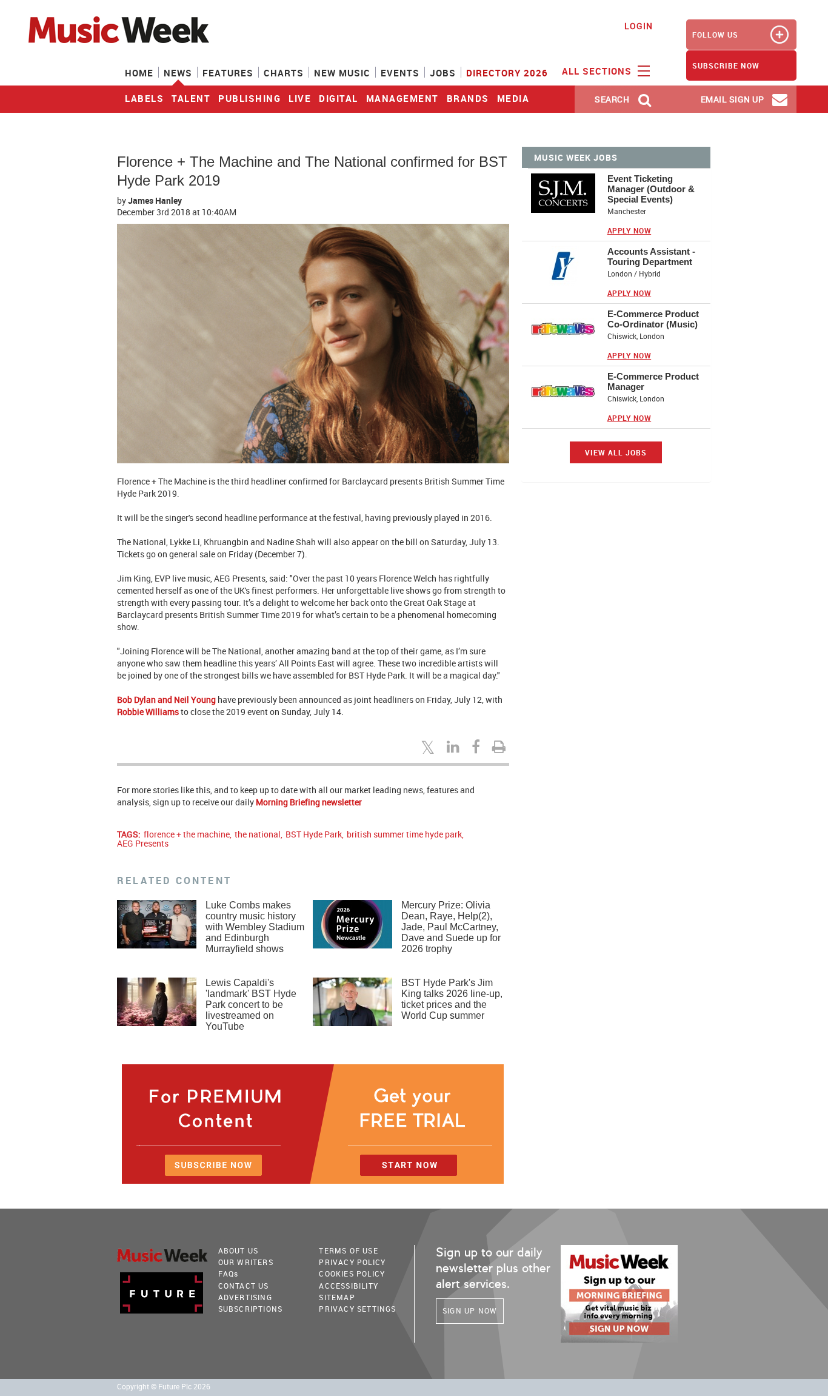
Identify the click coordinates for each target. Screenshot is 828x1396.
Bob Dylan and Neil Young (166, 699)
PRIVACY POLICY (352, 1262)
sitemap (337, 1297)
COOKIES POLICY (352, 1273)
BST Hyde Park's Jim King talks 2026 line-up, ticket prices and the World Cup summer (451, 999)
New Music (342, 73)
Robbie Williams (148, 711)
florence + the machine (187, 834)
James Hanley (155, 200)
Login (638, 26)
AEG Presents (143, 843)
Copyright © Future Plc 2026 (163, 1386)
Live (300, 98)
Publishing (249, 98)
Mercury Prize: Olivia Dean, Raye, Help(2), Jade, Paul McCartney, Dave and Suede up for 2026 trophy (451, 927)
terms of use (348, 1250)
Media (513, 98)
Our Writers (245, 1262)
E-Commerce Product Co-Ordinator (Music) (653, 319)
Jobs (443, 73)
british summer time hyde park (404, 834)
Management (402, 98)
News (178, 73)
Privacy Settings (357, 1309)
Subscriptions (250, 1309)
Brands (468, 98)
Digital (338, 98)
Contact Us (243, 1285)
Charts (284, 73)
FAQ (228, 1273)
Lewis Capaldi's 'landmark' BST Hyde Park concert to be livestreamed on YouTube (250, 1005)
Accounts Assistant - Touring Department (651, 256)
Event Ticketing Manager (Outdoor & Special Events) (651, 188)
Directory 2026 (507, 73)
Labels (144, 98)
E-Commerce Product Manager (653, 381)
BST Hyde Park (313, 834)
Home (139, 73)
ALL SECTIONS (598, 71)
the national (258, 834)
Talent (191, 98)
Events (400, 73)
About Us (238, 1250)
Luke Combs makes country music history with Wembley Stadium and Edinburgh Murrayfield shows (254, 927)
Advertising (245, 1297)
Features (227, 73)
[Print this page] (500, 746)
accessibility (348, 1285)
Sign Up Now (469, 1310)
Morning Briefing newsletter (309, 802)
